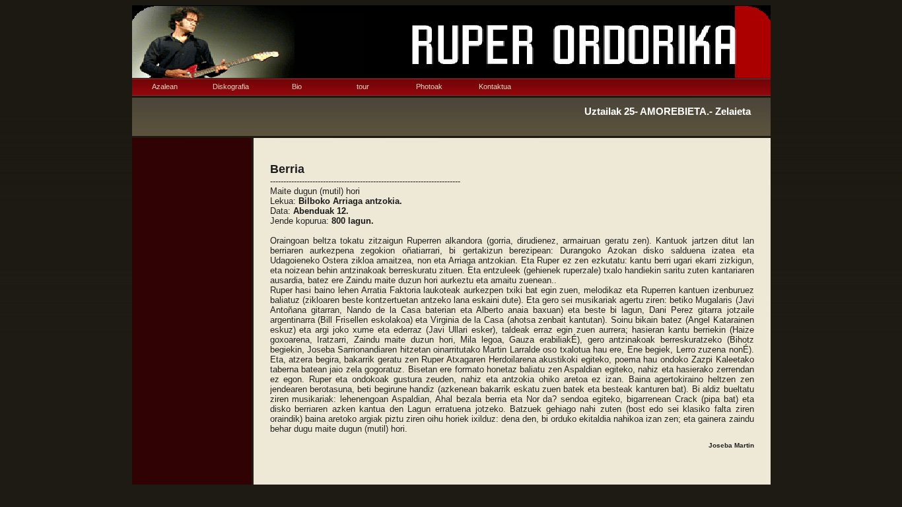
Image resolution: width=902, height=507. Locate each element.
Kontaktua (495, 86)
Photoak (429, 86)
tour (363, 86)
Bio (297, 86)
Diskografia (231, 86)
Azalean (165, 86)
